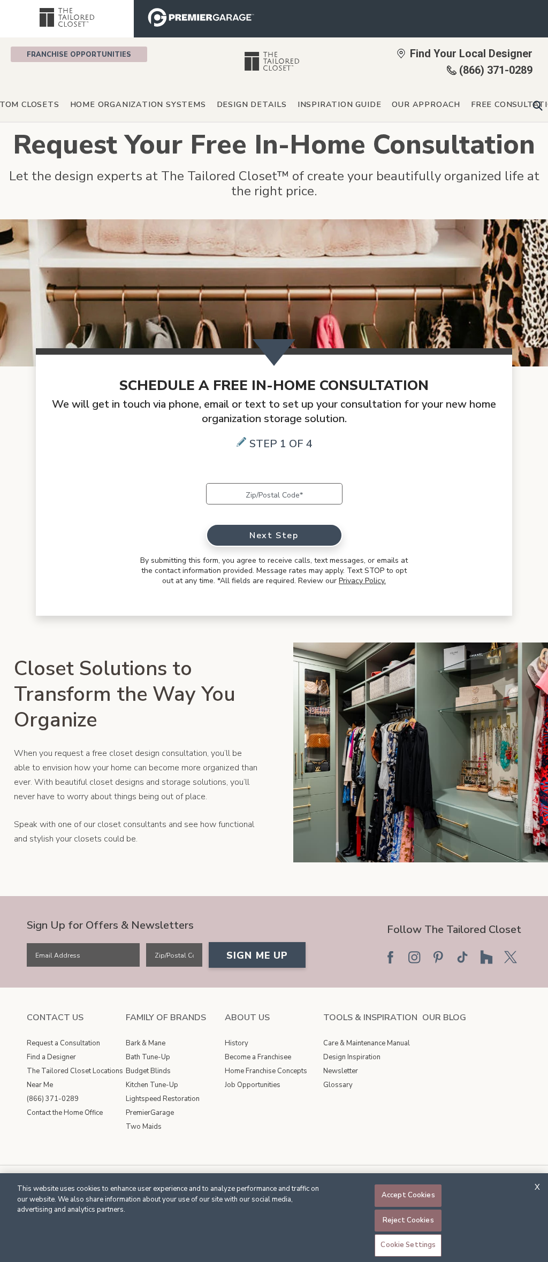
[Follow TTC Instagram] (414, 957)
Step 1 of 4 (281, 444)
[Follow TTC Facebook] (390, 957)
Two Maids (144, 1126)
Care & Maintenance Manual (366, 1043)
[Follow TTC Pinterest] (438, 957)
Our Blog (444, 1017)
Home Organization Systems (138, 104)
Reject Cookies (408, 1220)
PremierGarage (150, 1113)
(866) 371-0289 (53, 1099)
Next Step (273, 535)
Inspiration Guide (340, 104)
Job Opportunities (252, 1085)
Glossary (338, 1085)
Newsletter (340, 1071)
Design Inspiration (351, 1057)
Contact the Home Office (65, 1113)
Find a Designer (51, 1057)
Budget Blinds (148, 1071)
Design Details (252, 104)
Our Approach (426, 104)
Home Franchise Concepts (266, 1071)
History (236, 1043)
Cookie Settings (408, 1245)
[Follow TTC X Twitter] (510, 957)
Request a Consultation (63, 1043)
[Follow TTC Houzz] (486, 957)
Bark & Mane (145, 1043)
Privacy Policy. (362, 581)
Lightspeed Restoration (163, 1099)
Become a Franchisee (258, 1057)
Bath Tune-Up (148, 1057)
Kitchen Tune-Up (152, 1085)
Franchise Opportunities (79, 54)
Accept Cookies (408, 1195)
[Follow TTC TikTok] (462, 957)
